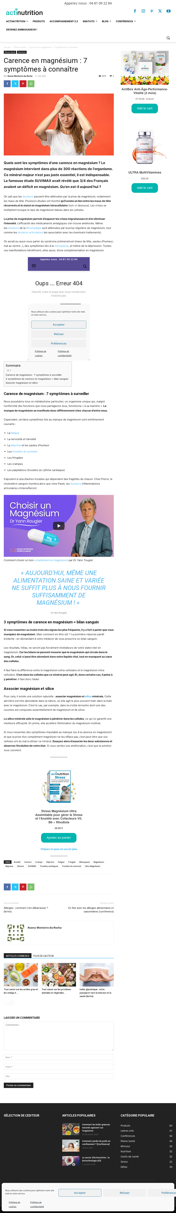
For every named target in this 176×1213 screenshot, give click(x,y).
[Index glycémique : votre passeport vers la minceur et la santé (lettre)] (97, 975)
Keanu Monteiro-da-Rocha (20, 76)
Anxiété (17, 862)
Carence (27, 862)
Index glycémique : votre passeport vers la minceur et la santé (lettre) (95, 993)
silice (88, 696)
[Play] (59, 526)
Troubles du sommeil (71, 866)
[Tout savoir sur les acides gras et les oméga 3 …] (21, 975)
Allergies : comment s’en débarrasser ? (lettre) (26, 909)
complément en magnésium (51, 560)
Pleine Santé (20, 47)
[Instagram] (143, 11)
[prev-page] (6, 1003)
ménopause (61, 245)
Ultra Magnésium (92, 866)
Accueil (7, 47)
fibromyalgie (33, 228)
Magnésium (99, 862)
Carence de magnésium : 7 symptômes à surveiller (34, 374)
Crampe (38, 862)
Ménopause (84, 862)
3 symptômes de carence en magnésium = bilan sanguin (37, 378)
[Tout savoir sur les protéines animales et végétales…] (59, 975)
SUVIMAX (32, 866)
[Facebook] (135, 11)
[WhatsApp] (31, 83)
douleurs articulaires (30, 232)
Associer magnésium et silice (22, 382)
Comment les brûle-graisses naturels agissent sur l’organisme (96, 1127)
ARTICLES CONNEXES (17, 956)
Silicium (20, 866)
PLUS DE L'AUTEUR (44, 956)
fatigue (15, 433)
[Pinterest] (152, 11)
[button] (168, 38)
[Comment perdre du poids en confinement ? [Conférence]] (70, 1146)
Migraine (9, 866)
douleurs (28, 196)
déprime (16, 445)
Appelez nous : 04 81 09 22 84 (88, 3)
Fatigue (61, 862)
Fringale (71, 862)
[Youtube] (168, 11)
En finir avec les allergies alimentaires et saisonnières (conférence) (91, 909)
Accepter (80, 1192)
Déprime (50, 862)
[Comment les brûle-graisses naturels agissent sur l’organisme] (70, 1129)
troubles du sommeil (24, 451)
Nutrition (22, 52)
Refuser (125, 1192)
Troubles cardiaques (49, 866)
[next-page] (11, 1003)
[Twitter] (160, 11)
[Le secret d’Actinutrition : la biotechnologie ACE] (70, 1161)
